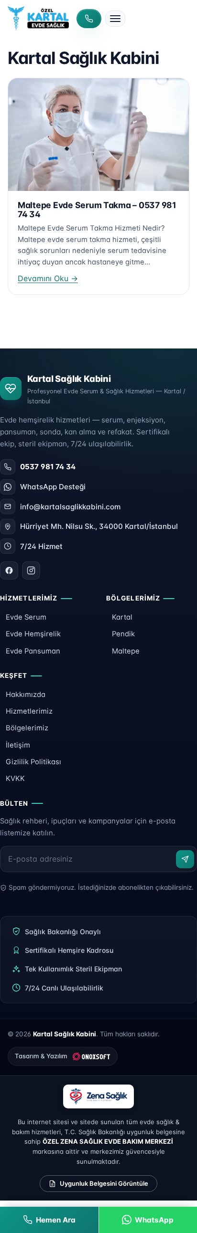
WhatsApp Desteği (53, 486)
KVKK (15, 778)
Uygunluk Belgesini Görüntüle (104, 1183)
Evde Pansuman (33, 651)
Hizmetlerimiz (29, 711)
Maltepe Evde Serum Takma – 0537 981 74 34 (97, 209)
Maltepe (126, 651)
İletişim (18, 745)
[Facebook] (9, 570)
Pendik (123, 634)
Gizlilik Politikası (33, 762)
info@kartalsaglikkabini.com (70, 506)
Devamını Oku (48, 278)
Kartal (122, 617)
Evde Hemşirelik (33, 634)
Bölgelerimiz (27, 728)
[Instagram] (31, 570)
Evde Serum (26, 617)
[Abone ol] (185, 859)
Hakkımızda (25, 694)
